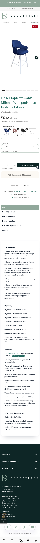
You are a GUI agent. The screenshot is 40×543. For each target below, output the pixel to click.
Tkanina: (4, 143)
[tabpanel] (20, 337)
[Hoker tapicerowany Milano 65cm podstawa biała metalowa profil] (24, 133)
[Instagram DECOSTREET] (16, 527)
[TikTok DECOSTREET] (24, 527)
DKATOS (26, 185)
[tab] (20, 207)
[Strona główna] (20, 16)
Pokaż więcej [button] (32, 133)
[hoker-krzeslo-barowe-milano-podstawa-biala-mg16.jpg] (20, 57)
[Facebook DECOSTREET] (7, 527)
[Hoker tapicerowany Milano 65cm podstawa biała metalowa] (6, 133)
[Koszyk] (20, 540)
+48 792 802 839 (7, 514)
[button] (3, 90)
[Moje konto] (28, 540)
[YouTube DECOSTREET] (32, 527)
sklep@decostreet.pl (27, 8)
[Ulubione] (12, 540)
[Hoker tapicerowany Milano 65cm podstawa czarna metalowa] (15, 133)
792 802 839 (13, 8)
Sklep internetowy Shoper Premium (20, 533)
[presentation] (3, 57)
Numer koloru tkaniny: (9, 151)
